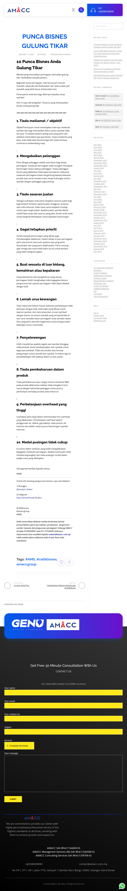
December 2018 (100, 238)
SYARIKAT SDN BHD (113, 105)
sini (52, 537)
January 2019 (99, 236)
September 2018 (100, 246)
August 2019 (99, 223)
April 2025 (98, 155)
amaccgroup (26, 564)
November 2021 (100, 181)
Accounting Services (103, 268)
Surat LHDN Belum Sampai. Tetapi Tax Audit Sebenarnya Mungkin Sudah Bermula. (108, 53)
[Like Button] (61, 561)
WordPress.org (100, 321)
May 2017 (98, 251)
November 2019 (100, 215)
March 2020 (98, 204)
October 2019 (99, 217)
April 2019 (98, 228)
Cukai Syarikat (100, 273)
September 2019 (100, 220)
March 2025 (98, 158)
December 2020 (100, 194)
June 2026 (98, 147)
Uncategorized (101, 296)
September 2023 (100, 165)
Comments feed (100, 318)
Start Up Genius (101, 286)
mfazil (43, 54)
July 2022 (97, 178)
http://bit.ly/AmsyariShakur (29, 497)
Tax (95, 291)
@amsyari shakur (24, 489)
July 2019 (97, 225)
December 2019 (100, 212)
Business (98, 270)
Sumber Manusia (101, 289)
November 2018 (100, 241)
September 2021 (100, 186)
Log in (96, 313)
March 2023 (98, 176)
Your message (11, 753)
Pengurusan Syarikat (61, 54)
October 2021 (99, 184)
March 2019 (98, 230)
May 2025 (98, 152)
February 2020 (100, 207)
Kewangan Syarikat (103, 276)
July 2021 (97, 189)
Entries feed (99, 315)
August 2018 (99, 249)
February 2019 (100, 233)
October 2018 (99, 244)
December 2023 (100, 163)
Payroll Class (100, 278)
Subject (7, 727)
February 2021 (100, 191)
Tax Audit (98, 294)
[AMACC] (18, 9)
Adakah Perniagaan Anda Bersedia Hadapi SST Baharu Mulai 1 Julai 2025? (108, 62)
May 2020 (98, 202)
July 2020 (97, 197)
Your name (9, 687)
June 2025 (98, 150)
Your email (9, 701)
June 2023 (98, 173)
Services (8, 740)
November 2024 (100, 160)
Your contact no (12, 714)
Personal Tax (100, 283)
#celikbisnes (47, 559)
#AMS (30, 559)
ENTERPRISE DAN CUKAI (111, 120)
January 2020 (99, 210)
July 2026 (97, 145)
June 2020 (98, 199)
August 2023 (99, 168)
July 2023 (97, 171)
